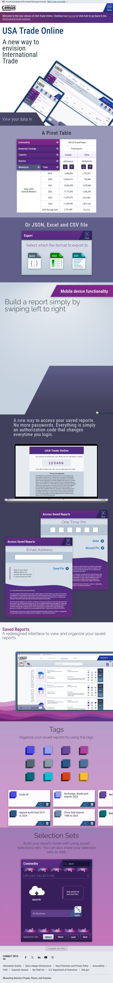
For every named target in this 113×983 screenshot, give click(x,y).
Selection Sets (56, 835)
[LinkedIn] (39, 957)
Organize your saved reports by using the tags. (56, 737)
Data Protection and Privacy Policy (72, 966)
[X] (32, 957)
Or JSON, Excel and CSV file (56, 224)
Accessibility (98, 966)
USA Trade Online (32, 31)
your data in (17, 119)
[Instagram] (52, 957)
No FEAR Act (38, 969)
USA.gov (85, 969)
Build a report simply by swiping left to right (42, 305)
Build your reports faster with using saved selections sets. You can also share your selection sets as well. (56, 847)
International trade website (16, 19)
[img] (9, 7)
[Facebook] (25, 957)
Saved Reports (15, 629)
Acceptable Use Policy (56, 948)
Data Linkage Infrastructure (38, 966)
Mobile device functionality (84, 291)
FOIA (5, 969)
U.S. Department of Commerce (63, 969)
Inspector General (20, 969)
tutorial (71, 15)
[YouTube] (45, 957)
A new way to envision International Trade (20, 51)
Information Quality (12, 966)
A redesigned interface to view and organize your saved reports (53, 636)
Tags (56, 729)
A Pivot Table (56, 133)
